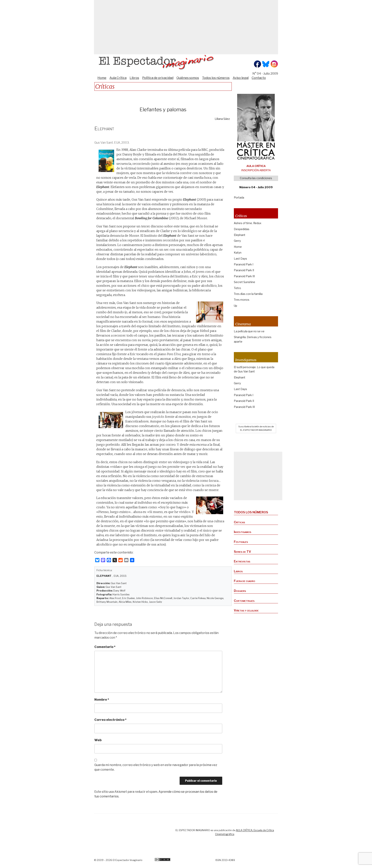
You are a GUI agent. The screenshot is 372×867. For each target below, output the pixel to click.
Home (101, 78)
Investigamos (242, 532)
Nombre (101, 699)
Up (235, 305)
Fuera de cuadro (244, 581)
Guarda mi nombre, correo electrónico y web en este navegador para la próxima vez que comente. (155, 767)
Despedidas (241, 229)
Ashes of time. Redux (247, 223)
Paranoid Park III (244, 276)
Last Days (240, 258)
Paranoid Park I (243, 264)
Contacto (259, 78)
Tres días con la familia (248, 293)
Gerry (237, 240)
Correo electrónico (110, 720)
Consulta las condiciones (256, 178)
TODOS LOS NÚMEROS (251, 512)
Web (98, 740)
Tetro (237, 288)
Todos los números (216, 78)
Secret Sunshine (244, 282)
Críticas (239, 522)
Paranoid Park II (244, 270)
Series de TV (242, 552)
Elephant (239, 235)
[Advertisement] (186, 27)
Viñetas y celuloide (246, 610)
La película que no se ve (249, 331)
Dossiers (240, 591)
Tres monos (241, 299)
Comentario (104, 647)
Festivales (241, 542)
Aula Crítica (118, 78)
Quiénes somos (188, 78)
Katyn (237, 252)
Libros (134, 78)
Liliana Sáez (222, 119)
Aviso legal (241, 78)
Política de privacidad (157, 78)
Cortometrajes (244, 601)
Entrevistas (242, 561)
